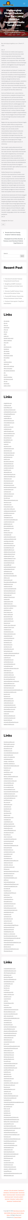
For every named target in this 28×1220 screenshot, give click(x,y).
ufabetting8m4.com (9, 549)
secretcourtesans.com (9, 409)
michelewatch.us (8, 759)
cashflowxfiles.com (9, 1070)
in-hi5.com (6, 990)
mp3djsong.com (8, 750)
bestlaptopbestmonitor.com (11, 871)
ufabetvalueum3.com (9, 554)
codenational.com (8, 702)
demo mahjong (8, 340)
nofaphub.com (7, 429)
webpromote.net (8, 862)
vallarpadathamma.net (10, 1035)
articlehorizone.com (9, 513)
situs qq (6, 325)
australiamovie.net (9, 746)
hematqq (12, 1199)
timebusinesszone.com (10, 1167)
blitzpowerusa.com (9, 1057)
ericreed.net (7, 888)
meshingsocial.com (9, 1078)
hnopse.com (7, 1160)
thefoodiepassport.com (10, 908)
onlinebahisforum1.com (10, 412)
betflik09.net (7, 442)
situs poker (7, 353)
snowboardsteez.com (9, 1065)
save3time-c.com (8, 772)
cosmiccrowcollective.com (11, 1013)
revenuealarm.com (9, 711)
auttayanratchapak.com (10, 1026)
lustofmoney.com (8, 1164)
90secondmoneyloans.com (11, 500)
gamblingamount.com (9, 1156)
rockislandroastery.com (10, 707)
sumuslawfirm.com (9, 1123)
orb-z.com (6, 1044)
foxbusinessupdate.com (10, 1098)
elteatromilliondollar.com (10, 1031)
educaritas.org (7, 437)
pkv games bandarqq (9, 370)
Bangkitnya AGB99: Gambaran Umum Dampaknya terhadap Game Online (13, 286)
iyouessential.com (8, 463)
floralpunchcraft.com (9, 1085)
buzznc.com (7, 694)
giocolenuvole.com (9, 461)
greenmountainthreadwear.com (12, 1128)
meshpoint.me (7, 1020)
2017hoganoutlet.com (10, 973)
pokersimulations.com (10, 537)
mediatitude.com (8, 778)
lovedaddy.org (7, 1100)
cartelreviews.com (8, 489)
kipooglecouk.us (8, 901)
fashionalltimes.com (9, 683)
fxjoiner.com (7, 696)
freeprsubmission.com (10, 634)
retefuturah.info (8, 586)
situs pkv (6, 342)
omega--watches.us (9, 761)
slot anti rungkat (18, 1197)
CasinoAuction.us (8, 899)
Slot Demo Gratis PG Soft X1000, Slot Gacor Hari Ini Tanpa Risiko (14, 1213)
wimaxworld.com (8, 843)
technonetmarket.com (10, 593)
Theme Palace (17, 1217)
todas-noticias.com (9, 994)
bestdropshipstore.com (10, 487)
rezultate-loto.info (9, 541)
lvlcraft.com (7, 498)
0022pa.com (7, 811)
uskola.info (7, 599)
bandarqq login (17, 1201)
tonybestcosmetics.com (10, 692)
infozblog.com (7, 856)
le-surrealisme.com (9, 787)
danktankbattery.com (9, 1089)
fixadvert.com (7, 768)
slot (3, 224)
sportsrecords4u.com (9, 545)
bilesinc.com (7, 815)
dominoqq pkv (7, 347)
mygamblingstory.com (9, 968)
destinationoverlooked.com (11, 1154)
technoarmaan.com (9, 687)
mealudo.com (7, 1091)
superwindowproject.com (10, 910)
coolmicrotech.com (9, 674)
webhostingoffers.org (9, 476)
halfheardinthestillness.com (11, 884)
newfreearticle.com (9, 1054)
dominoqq (6, 327)
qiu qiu (5, 375)
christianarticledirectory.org (11, 949)
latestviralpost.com (9, 1052)
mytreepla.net (7, 534)
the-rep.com (7, 802)
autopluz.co (7, 770)
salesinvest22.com (9, 621)
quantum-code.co (8, 608)
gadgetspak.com (8, 524)
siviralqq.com (7, 1115)
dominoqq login (14, 1192)
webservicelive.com (9, 724)
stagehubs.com (8, 403)
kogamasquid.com (8, 940)
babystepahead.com (9, 1151)
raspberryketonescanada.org (11, 653)
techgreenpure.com (9, 485)
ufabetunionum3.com (9, 552)
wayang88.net (7, 565)
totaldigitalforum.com (9, 685)
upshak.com (7, 1110)
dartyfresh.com (8, 450)
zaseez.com (7, 424)
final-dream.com (8, 612)
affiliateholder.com (9, 1175)
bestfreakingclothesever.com (11, 1119)
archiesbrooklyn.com (9, 852)
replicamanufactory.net (10, 539)
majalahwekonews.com (10, 970)
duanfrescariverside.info (10, 575)
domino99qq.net (8, 977)
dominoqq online (8, 355)
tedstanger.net (8, 595)
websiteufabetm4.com (10, 567)
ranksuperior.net (8, 1149)
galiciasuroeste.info (9, 824)
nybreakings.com (8, 666)
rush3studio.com (8, 983)
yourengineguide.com (9, 664)
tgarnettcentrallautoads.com (11, 765)
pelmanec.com (7, 975)
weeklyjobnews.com (9, 1143)
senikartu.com (7, 996)
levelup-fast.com (8, 532)
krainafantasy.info (8, 992)
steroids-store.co (8, 864)
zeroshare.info (7, 813)
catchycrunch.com (8, 427)
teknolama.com (8, 1039)
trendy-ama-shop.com (10, 625)
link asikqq (6, 357)
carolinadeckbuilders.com (10, 796)
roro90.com (7, 985)
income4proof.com (9, 435)
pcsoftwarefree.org (9, 455)
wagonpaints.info (8, 601)
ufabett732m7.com (9, 627)
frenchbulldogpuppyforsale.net (12, 938)
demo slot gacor (8, 368)
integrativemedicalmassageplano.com (14, 1102)
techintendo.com (8, 483)
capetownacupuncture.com (11, 1009)
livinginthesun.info (9, 1003)
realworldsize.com (8, 1037)
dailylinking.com (8, 457)
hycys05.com (7, 1061)
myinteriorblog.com (9, 638)
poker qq (6, 336)
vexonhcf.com (7, 774)
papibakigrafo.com (9, 912)
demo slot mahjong (9, 366)
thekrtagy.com (7, 670)
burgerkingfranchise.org (10, 1033)
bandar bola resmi (8, 338)
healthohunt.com (8, 584)
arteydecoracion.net (9, 867)
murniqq (7, 1199)
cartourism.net (8, 921)
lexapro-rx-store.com (9, 933)
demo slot (6, 364)
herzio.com (7, 988)
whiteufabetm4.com (9, 569)
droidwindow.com (8, 631)
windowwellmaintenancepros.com (13, 1173)
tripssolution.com (8, 506)
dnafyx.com (7, 459)
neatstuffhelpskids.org (10, 830)
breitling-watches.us (9, 763)
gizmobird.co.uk (8, 748)
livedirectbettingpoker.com (11, 1095)
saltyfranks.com (8, 804)
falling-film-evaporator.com (11, 1121)
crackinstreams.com (9, 521)
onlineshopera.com (9, 448)
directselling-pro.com (9, 709)
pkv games (6, 321)
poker (5, 334)
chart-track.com (8, 836)
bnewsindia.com (8, 640)
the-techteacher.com (9, 679)
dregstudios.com (8, 828)
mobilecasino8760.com (10, 893)
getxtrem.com (7, 1074)
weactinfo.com (8, 1076)
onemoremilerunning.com (11, 1063)
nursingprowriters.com (10, 1126)
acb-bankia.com (8, 1106)
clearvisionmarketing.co (10, 605)
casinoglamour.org (9, 944)
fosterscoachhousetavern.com (12, 1046)
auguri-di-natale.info (9, 757)
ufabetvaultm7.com (9, 556)
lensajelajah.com (8, 440)
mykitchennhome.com (10, 903)
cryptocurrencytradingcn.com (12, 1134)
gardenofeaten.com (9, 1059)
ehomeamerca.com (9, 481)
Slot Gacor (10, 220)
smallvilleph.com (8, 821)
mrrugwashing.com (9, 1104)
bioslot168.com (8, 720)
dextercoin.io (7, 946)
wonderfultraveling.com (10, 839)
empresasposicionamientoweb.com (13, 690)
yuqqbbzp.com (8, 515)
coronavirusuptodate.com (11, 519)
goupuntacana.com (9, 420)
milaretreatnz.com (8, 817)
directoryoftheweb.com (10, 979)
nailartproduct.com (9, 493)
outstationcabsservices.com (11, 668)
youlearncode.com (9, 468)
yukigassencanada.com (10, 511)
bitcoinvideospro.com (9, 1011)
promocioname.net (9, 841)
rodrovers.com (8, 504)
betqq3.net (7, 895)
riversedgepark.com (9, 422)
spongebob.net (8, 1022)
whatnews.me (7, 610)
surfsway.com (7, 491)
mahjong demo (8, 362)
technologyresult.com (9, 474)
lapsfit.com (7, 530)
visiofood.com (7, 629)
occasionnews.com (9, 1162)
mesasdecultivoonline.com (11, 1048)
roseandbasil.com (8, 875)
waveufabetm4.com (9, 562)
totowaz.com (7, 1136)
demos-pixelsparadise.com (11, 776)
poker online (7, 385)
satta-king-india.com (9, 509)
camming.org (7, 416)
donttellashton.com (9, 981)
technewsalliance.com (9, 590)
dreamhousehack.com (9, 677)
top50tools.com (8, 800)
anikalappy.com (8, 571)
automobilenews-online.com (11, 681)
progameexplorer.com (9, 705)
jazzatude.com (7, 808)
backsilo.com (7, 1113)
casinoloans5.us (8, 897)
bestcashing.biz (8, 847)
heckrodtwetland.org (9, 882)
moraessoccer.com (9, 832)
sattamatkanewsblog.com (10, 1132)
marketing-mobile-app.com (11, 1082)
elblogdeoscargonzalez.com (11, 860)
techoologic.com (8, 651)
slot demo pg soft (8, 379)
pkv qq (5, 323)
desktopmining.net (9, 929)
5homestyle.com (8, 951)
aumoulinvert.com (8, 905)
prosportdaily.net (8, 618)
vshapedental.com (8, 659)
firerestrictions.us (8, 849)
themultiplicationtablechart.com (12, 942)
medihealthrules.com (9, 655)
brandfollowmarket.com (10, 1141)
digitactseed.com (8, 496)
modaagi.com (7, 819)
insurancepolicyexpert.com (11, 791)
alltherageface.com (9, 700)
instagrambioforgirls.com (10, 1067)
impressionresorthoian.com (11, 1117)
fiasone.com (7, 1087)
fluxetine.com (7, 890)
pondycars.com (8, 646)
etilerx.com (7, 577)
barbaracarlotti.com (9, 927)
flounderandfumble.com (10, 582)
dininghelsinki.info (9, 573)
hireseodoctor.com (9, 528)
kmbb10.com (7, 1072)
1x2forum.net (7, 405)
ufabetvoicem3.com (9, 560)
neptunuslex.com (8, 755)
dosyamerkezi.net (8, 785)
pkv (5, 344)
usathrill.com (7, 657)
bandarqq (6, 349)
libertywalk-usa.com (9, 744)
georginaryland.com (9, 873)
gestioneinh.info (8, 616)
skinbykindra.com (8, 698)
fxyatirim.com (7, 470)
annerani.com (7, 806)
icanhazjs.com (7, 914)
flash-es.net (7, 1108)
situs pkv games (13, 1190)
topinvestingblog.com (9, 798)
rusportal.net (7, 998)
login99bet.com (8, 407)
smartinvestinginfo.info (10, 588)
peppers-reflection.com (10, 1169)
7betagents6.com (8, 517)
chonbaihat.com (8, 858)
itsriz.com (6, 1005)
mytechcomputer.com (9, 718)
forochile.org (7, 834)
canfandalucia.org (8, 662)
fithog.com (6, 869)
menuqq (6, 1190)
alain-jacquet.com (8, 1016)
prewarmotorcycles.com (10, 780)
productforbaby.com (9, 1042)
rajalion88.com (8, 418)
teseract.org (7, 623)
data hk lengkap (8, 377)
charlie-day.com (8, 1093)
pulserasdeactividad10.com (11, 925)
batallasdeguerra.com (9, 826)
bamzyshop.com (8, 644)
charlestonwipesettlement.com (12, 1138)
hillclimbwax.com (8, 1158)
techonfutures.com (9, 649)
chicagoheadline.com (9, 414)
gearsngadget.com (8, 526)
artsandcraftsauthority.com (11, 722)
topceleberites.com (9, 547)
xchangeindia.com (8, 672)
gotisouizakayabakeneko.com (11, 1018)
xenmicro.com (7, 446)
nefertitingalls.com (9, 431)
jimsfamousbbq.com (9, 742)
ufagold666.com (8, 636)
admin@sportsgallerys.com (10, 43)
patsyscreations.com (9, 433)
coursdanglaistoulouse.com (11, 752)
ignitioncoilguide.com (9, 715)
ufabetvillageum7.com (10, 558)
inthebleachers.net (9, 931)
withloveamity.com (9, 465)
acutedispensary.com (9, 1130)
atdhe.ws (6, 880)
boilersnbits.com (8, 1050)
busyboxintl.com (8, 1024)
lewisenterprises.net (9, 452)
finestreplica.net (8, 580)
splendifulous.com (8, 543)
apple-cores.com (8, 923)
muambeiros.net (8, 854)
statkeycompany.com (9, 793)
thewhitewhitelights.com (10, 877)
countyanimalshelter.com (10, 1145)
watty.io (6, 1001)
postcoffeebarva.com (9, 1029)
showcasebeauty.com (9, 789)
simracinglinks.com (9, 783)
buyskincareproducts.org (10, 936)
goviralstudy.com (8, 918)
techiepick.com (8, 642)
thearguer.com (7, 1080)
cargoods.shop (8, 1007)
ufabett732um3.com (9, 597)
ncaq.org (6, 444)
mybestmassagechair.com (10, 886)
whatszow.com (8, 478)
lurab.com (6, 713)
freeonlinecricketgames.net (11, 845)
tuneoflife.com (8, 1171)
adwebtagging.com (9, 1147)
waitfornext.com (8, 603)
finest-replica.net (8, 614)
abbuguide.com (8, 472)
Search (6, 253)
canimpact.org (7, 916)
